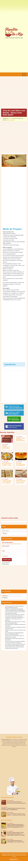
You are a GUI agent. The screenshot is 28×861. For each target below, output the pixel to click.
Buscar (4, 533)
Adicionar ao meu (15, 407)
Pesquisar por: (5, 595)
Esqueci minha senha (6, 562)
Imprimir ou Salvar (14, 413)
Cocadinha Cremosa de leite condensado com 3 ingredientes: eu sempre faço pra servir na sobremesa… (6, 482)
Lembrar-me (5, 556)
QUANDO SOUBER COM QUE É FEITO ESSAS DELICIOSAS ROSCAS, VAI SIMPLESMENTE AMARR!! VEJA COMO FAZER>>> (13, 834)
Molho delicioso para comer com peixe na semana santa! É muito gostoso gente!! (21, 482)
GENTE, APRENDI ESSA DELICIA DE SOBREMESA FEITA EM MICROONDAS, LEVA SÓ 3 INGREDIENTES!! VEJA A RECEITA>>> (12, 826)
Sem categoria (11, 120)
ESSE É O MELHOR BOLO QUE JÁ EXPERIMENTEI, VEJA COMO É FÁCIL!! (15, 841)
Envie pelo (15, 419)
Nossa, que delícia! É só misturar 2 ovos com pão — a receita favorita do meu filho (6, 465)
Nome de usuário (5, 546)
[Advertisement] (14, 13)
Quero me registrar (5, 563)
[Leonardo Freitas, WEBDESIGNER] (14, 859)
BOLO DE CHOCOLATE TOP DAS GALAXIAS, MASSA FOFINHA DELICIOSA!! (6, 447)
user (10, 118)
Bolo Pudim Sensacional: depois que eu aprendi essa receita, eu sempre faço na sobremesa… (21, 465)
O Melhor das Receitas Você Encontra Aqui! (14, 37)
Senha (3, 550)
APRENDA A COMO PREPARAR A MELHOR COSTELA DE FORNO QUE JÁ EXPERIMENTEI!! (20, 439)
